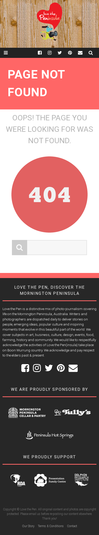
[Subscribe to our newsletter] (83, 52)
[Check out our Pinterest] (73, 52)
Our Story (28, 526)
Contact (72, 526)
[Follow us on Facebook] (43, 52)
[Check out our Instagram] (53, 52)
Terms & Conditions (51, 526)
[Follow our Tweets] (63, 52)
